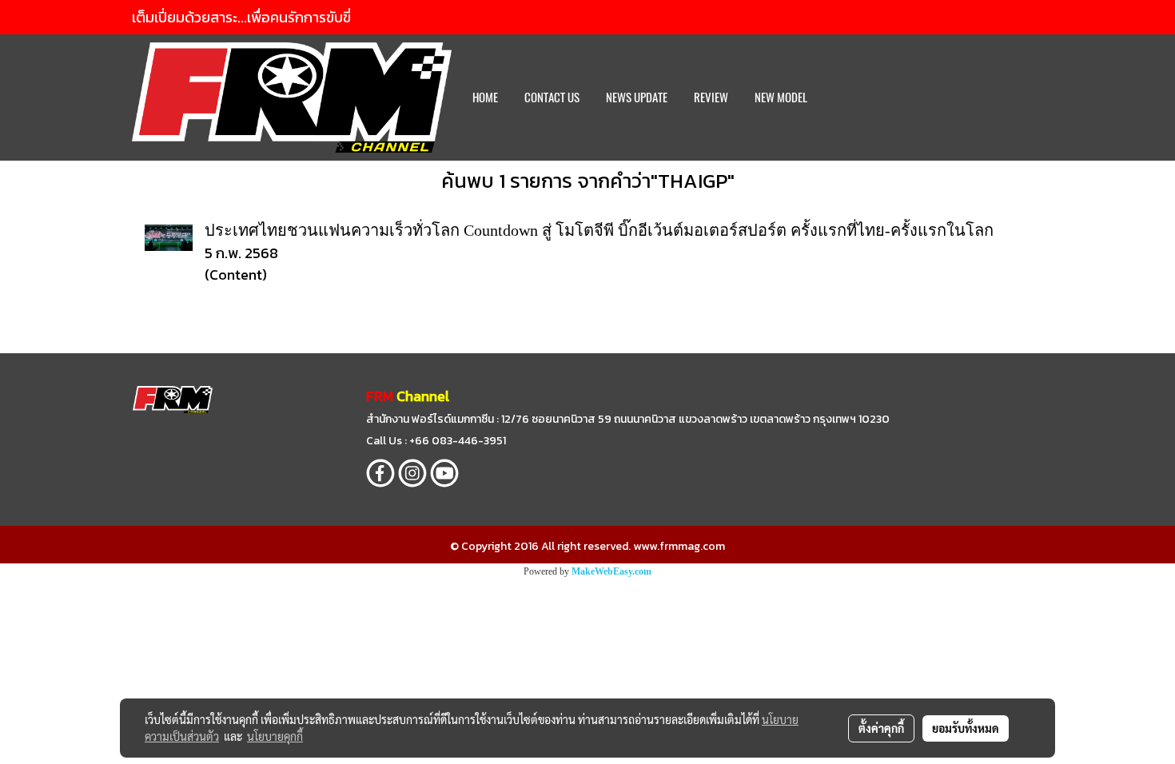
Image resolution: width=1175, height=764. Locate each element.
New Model (781, 97)
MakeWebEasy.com (611, 571)
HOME (485, 97)
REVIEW (711, 97)
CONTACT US (552, 97)
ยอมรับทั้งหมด (965, 728)
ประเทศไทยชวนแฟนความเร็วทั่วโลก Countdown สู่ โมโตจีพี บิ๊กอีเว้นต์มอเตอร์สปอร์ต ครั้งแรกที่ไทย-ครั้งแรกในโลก (599, 230)
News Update (636, 97)
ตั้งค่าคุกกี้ (881, 728)
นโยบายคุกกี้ (275, 736)
